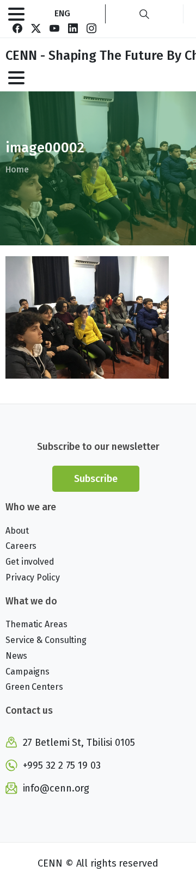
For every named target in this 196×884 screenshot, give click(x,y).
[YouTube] (54, 28)
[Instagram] (91, 28)
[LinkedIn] (73, 28)
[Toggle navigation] (16, 14)
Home (17, 169)
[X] (36, 28)
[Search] (144, 13)
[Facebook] (17, 28)
